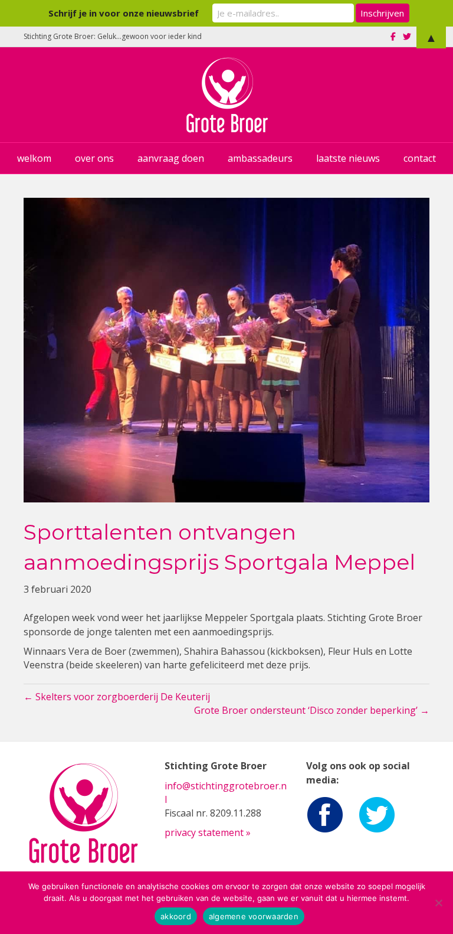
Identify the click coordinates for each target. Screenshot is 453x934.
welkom (34, 158)
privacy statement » (208, 832)
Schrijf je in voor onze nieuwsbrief (123, 13)
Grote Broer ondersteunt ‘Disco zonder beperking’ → (311, 710)
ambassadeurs (260, 158)
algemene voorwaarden (253, 916)
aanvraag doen (170, 158)
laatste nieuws (348, 158)
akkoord (175, 916)
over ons (94, 158)
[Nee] (438, 903)
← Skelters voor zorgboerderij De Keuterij (117, 696)
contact (419, 158)
